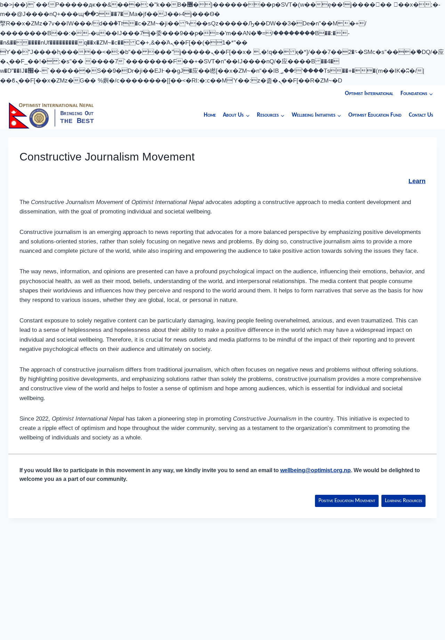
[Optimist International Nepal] (51, 115)
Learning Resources (403, 501)
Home (210, 115)
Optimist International (369, 93)
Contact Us (421, 115)
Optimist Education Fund (375, 115)
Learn (417, 181)
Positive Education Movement (346, 501)
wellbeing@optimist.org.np (315, 470)
